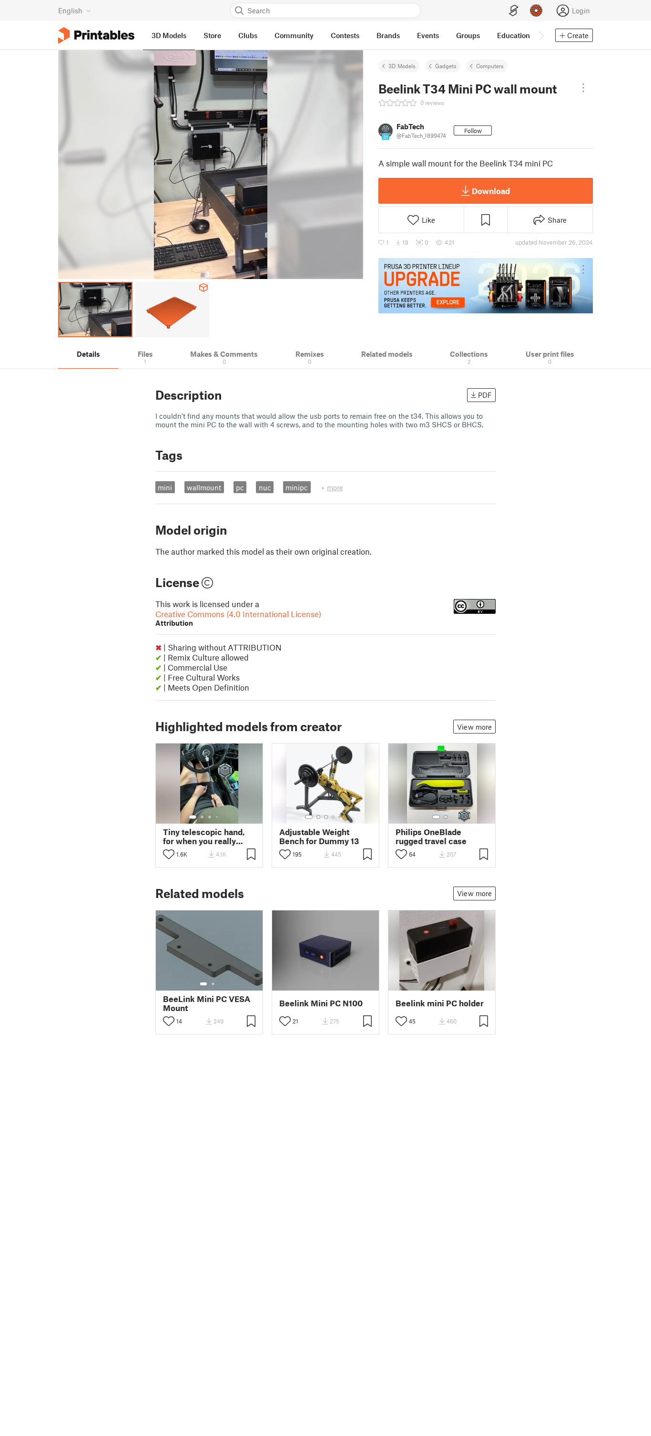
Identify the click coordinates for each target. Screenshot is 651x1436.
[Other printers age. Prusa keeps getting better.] (485, 285)
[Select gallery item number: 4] (217, 817)
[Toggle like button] (168, 854)
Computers (490, 65)
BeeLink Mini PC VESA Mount (206, 1003)
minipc (296, 487)
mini (165, 487)
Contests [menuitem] (345, 35)
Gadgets (446, 65)
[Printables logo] (96, 35)
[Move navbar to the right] (541, 35)
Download (491, 191)
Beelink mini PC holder (440, 1003)
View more (474, 727)
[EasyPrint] (514, 10)
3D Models (402, 65)
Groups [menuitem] (468, 35)
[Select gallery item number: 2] (202, 817)
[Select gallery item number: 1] (192, 817)
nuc (265, 487)
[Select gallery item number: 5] (224, 817)
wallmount (204, 487)
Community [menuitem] (294, 35)
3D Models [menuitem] (169, 35)
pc (240, 487)
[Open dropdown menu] (583, 87)
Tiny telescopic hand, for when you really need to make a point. (204, 836)
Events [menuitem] (428, 35)
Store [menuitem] (212, 35)
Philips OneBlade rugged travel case (431, 836)
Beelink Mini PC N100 (321, 1003)
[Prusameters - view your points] (536, 10)
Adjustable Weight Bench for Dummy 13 (319, 836)
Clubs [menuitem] (247, 35)
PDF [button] (485, 395)
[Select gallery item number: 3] (210, 817)
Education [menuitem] (513, 35)
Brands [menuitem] (388, 35)
